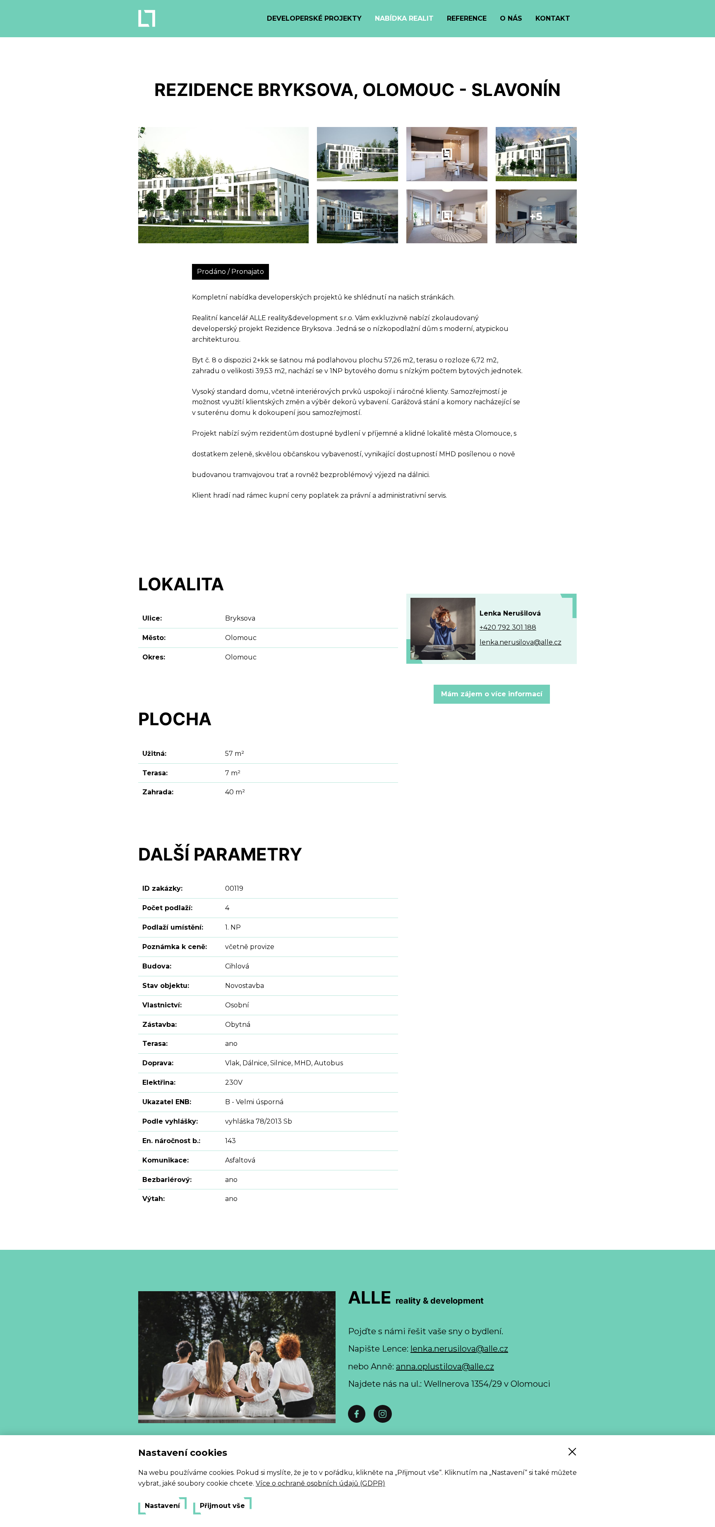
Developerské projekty (314, 18)
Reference (467, 18)
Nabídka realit (404, 18)
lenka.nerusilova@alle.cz (520, 642)
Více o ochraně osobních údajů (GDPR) (320, 1483)
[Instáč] (382, 1414)
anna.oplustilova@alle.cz (445, 1366)
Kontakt (552, 18)
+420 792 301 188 (508, 627)
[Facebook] (356, 1414)
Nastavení (162, 1506)
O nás (511, 18)
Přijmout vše (222, 1506)
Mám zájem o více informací (491, 694)
